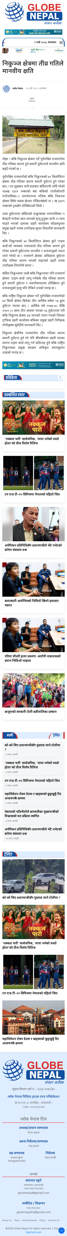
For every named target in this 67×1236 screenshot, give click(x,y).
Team (17, 1220)
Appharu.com (33, 1232)
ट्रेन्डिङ (8, 854)
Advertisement (29, 1220)
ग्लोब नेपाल (17, 88)
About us (7, 1220)
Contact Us (53, 1220)
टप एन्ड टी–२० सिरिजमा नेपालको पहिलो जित (32, 495)
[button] (61, 42)
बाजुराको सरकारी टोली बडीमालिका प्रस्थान (31, 712)
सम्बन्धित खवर (14, 395)
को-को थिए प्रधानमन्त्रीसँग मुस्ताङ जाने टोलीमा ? (31, 898)
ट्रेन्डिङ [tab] (56, 735)
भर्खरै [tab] (10, 735)
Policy (42, 1220)
